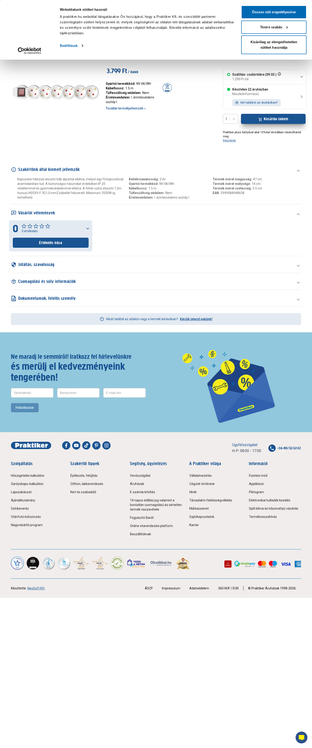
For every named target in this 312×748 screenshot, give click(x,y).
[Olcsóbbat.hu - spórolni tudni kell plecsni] (161, 563)
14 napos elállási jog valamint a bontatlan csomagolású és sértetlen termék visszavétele (156, 504)
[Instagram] (106, 445)
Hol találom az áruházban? (259, 102)
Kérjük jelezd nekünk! (196, 319)
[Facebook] (66, 445)
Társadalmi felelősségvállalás (210, 500)
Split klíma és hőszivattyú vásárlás (273, 508)
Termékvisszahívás (263, 517)
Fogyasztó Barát (142, 517)
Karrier (194, 525)
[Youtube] (76, 445)
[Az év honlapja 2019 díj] (64, 563)
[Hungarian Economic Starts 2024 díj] (17, 563)
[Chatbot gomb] (301, 737)
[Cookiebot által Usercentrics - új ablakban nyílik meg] (30, 50)
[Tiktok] (86, 445)
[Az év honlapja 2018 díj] (48, 563)
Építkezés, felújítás (84, 475)
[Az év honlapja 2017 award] (100, 563)
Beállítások (69, 46)
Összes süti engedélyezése (274, 12)
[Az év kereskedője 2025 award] (183, 563)
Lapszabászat (21, 492)
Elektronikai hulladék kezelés (269, 500)
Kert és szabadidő (83, 492)
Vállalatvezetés (200, 475)
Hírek (193, 492)
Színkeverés (20, 508)
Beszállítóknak (140, 534)
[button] (279, 76)
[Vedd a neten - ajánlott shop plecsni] (136, 563)
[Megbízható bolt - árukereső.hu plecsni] (117, 563)
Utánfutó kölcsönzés (26, 517)
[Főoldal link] (31, 445)
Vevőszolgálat (140, 475)
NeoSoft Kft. (36, 588)
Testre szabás (271, 27)
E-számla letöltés (142, 492)
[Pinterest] (96, 445)
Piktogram (256, 492)
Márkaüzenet (199, 508)
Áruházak (137, 484)
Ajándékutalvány (23, 500)
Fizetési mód (258, 475)
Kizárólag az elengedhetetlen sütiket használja (274, 44)
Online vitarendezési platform (151, 526)
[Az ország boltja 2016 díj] (81, 563)
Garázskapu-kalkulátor (27, 484)
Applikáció (256, 484)
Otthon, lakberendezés (86, 484)
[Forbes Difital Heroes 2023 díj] (32, 563)
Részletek (229, 140)
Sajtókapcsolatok (201, 517)
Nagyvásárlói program (27, 525)
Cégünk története (202, 484)
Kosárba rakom (276, 118)
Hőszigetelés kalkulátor (28, 475)
